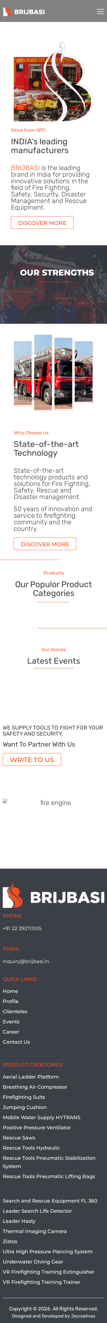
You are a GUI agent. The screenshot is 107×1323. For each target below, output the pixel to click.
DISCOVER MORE (42, 223)
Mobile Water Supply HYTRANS (41, 1117)
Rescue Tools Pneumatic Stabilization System (49, 1162)
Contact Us (16, 1042)
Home (10, 991)
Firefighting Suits (24, 1097)
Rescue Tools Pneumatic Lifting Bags (49, 1176)
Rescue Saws (19, 1138)
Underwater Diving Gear (33, 1262)
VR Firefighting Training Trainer (41, 1282)
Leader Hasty (19, 1221)
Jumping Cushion (25, 1107)
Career (11, 1032)
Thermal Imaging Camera (35, 1231)
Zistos (10, 1241)
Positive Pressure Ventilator (37, 1128)
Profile (11, 1001)
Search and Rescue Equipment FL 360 (50, 1201)
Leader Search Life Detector (37, 1211)
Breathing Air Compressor (35, 1087)
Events (11, 1022)
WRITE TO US (32, 760)
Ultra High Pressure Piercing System (48, 1252)
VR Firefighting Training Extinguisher (48, 1272)
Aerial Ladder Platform (31, 1077)
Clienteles (15, 1012)
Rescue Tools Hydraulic (31, 1148)
